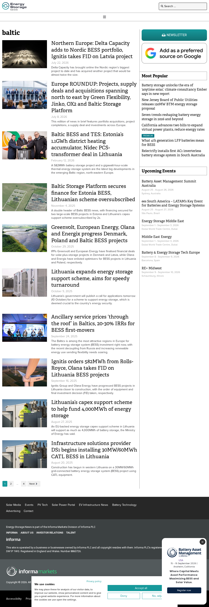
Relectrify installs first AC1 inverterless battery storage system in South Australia (173, 153)
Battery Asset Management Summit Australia (169, 183)
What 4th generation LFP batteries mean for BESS (173, 142)
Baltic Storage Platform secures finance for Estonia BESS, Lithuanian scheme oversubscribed (93, 193)
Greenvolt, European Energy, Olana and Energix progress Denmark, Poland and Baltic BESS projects (93, 234)
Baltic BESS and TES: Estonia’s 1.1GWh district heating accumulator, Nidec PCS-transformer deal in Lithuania (88, 144)
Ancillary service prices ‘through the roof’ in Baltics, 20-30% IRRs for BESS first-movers (93, 323)
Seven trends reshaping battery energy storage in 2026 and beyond (171, 117)
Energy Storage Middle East (163, 221)
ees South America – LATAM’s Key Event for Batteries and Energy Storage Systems (173, 203)
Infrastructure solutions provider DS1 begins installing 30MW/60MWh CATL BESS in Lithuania (94, 450)
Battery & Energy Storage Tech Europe (171, 252)
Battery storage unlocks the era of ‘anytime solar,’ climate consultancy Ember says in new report (174, 89)
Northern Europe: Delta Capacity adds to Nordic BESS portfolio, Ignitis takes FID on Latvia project (92, 50)
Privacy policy (94, 581)
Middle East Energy (157, 237)
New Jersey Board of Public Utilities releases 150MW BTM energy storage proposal (169, 104)
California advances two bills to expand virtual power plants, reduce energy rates (173, 127)
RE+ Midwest (152, 268)
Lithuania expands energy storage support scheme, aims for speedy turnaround (92, 278)
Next (32, 484)
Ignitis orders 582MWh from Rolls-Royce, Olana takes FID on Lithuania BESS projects (92, 368)
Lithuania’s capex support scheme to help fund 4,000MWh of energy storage (91, 409)
